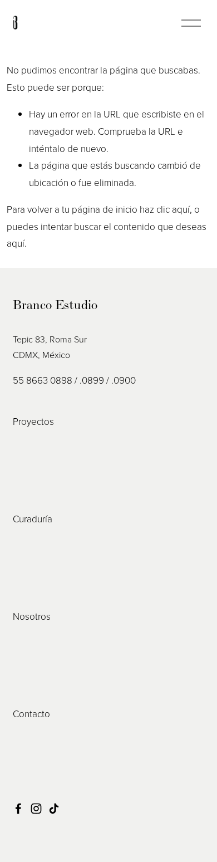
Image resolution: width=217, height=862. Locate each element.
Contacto (31, 713)
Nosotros (32, 616)
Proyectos (33, 421)
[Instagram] (36, 808)
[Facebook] (18, 808)
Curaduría (32, 518)
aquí (15, 243)
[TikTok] (54, 808)
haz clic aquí (165, 209)
